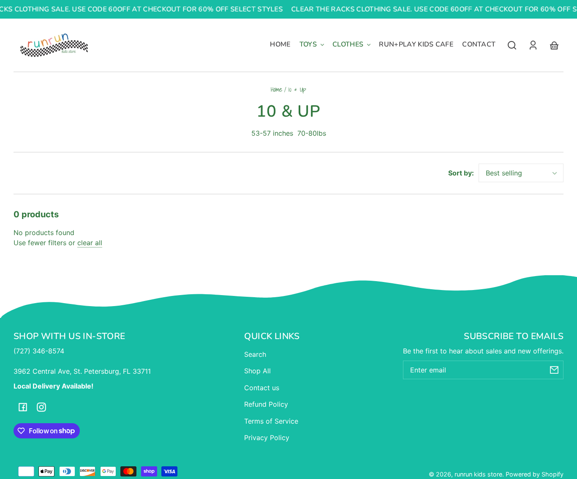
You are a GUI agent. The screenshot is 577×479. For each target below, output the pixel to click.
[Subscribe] (554, 370)
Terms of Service (271, 421)
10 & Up (297, 90)
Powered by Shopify (534, 474)
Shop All (257, 371)
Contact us (261, 387)
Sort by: (461, 173)
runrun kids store (478, 474)
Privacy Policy (266, 437)
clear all (89, 242)
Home (276, 90)
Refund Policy (266, 404)
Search (255, 354)
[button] (512, 45)
